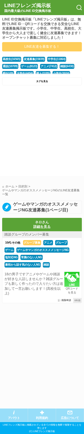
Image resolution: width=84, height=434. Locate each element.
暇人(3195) (43, 73)
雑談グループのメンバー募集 (26, 234)
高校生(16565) (11, 59)
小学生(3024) (61, 73)
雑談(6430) (67, 66)
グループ (61, 242)
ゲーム (9, 250)
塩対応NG (11, 257)
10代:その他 (12, 242)
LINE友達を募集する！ (42, 46)
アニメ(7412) (49, 66)
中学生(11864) (56, 59)
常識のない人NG (31, 257)
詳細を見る (42, 226)
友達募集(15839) (34, 59)
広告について (70, 418)
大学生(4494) (25, 73)
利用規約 (42, 418)
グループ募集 (32, 242)
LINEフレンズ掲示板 (27, 8)
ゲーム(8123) (29, 66)
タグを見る (42, 81)
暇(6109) (8, 73)
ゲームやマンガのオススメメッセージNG (43, 250)
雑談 (46, 264)
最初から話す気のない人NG (22, 264)
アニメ (48, 242)
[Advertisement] (42, 132)
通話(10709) (10, 66)
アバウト (14, 418)
